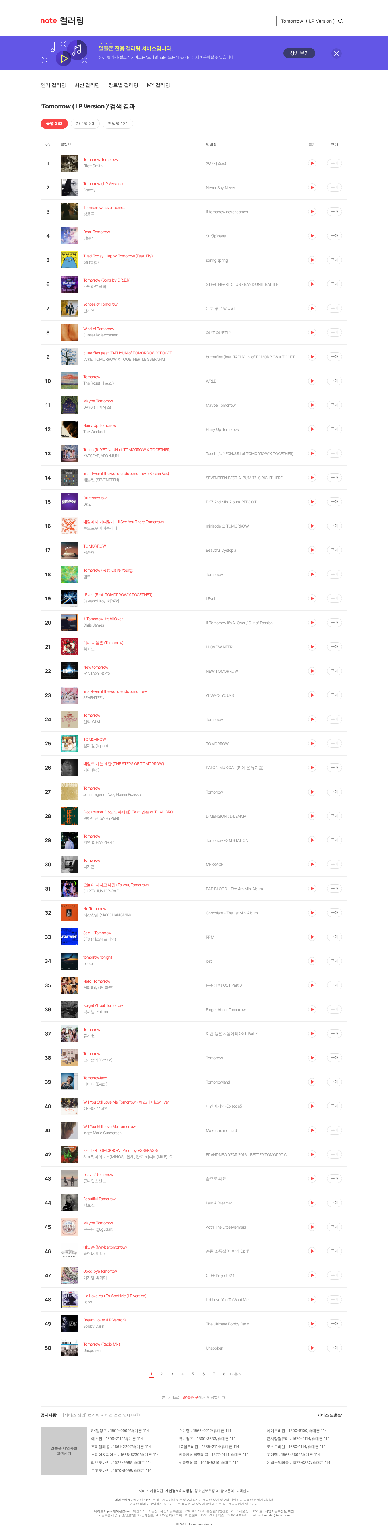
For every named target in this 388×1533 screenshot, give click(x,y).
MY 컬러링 (158, 85)
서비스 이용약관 (151, 1491)
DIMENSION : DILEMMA (226, 816)
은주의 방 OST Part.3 (224, 985)
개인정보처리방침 (179, 1491)
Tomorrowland (218, 1082)
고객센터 (243, 1491)
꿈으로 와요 (216, 1178)
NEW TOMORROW (222, 671)
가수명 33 (85, 123)
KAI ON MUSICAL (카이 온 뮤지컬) (235, 767)
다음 (234, 1373)
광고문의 (227, 1491)
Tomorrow (214, 574)
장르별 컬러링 (123, 85)
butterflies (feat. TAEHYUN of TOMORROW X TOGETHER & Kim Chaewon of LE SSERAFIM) (253, 356)
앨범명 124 (118, 123)
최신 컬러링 (87, 85)
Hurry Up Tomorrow (222, 429)
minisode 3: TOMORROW (227, 526)
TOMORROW (217, 743)
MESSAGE (214, 864)
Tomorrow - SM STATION (227, 840)
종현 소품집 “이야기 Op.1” (227, 1251)
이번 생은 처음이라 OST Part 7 (231, 1033)
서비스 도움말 (329, 1414)
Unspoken (214, 1348)
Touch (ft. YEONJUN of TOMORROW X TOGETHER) (249, 453)
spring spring (217, 260)
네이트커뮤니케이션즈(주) (133, 1499)
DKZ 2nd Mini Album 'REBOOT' (231, 501)
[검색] (340, 21)
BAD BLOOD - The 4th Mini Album (234, 888)
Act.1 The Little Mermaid (226, 1227)
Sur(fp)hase (216, 236)
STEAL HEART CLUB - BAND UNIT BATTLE (242, 284)
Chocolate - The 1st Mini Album (232, 912)
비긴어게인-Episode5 (224, 1106)
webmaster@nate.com (274, 1515)
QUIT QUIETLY (218, 332)
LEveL (211, 598)
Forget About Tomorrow (225, 1009)
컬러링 (74, 21)
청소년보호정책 (206, 1491)
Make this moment (221, 1130)
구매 (334, 162)
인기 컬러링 (53, 85)
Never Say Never (220, 187)
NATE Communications (196, 1524)
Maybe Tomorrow (220, 405)
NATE (49, 20)
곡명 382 (54, 123)
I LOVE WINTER (219, 646)
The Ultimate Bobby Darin (227, 1323)
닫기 (336, 53)
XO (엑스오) (216, 163)
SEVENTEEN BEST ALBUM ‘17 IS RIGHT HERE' (244, 477)
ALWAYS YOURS (220, 695)
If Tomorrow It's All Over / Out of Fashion (239, 622)
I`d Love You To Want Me (227, 1299)
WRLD (211, 381)
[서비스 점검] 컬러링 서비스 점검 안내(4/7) (101, 1414)
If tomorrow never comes (227, 211)
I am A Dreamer (219, 1203)
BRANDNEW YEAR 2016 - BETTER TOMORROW (246, 1154)
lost (209, 961)
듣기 (312, 163)
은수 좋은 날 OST (220, 308)
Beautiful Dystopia (221, 550)
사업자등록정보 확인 (279, 1511)
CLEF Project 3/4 (220, 1275)
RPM (210, 937)
